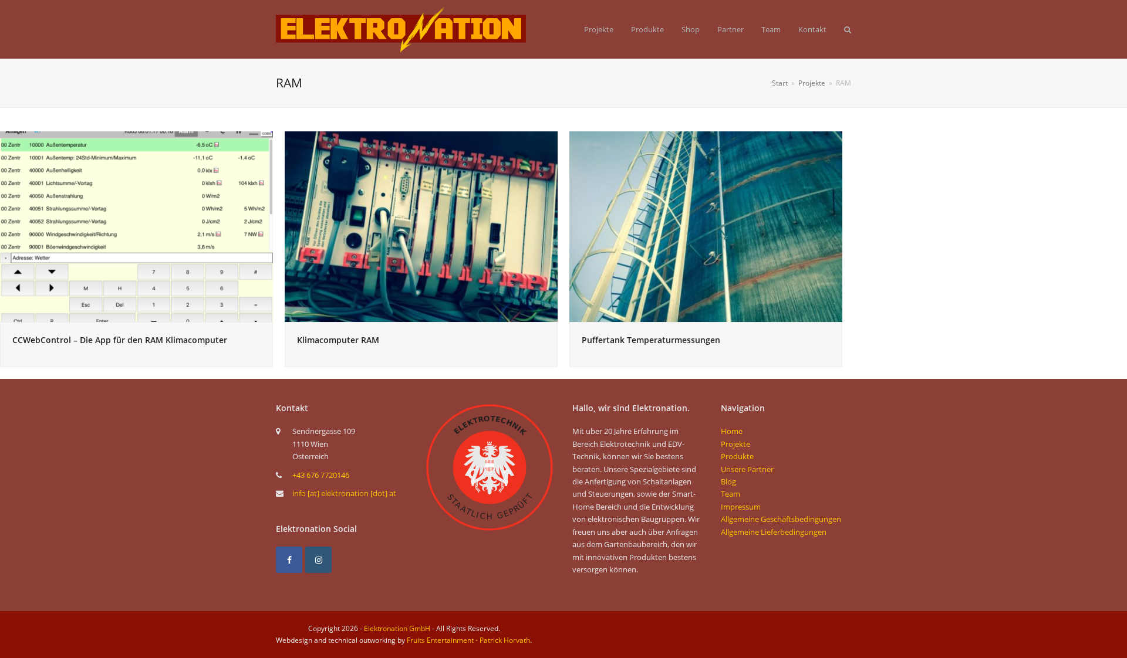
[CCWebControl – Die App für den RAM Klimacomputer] (136, 226)
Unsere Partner (747, 469)
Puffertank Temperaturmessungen (651, 339)
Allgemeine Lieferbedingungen (773, 532)
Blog (728, 481)
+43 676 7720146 (320, 475)
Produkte (737, 456)
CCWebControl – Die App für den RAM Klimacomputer (119, 339)
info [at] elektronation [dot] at (344, 493)
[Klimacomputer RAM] (421, 226)
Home (732, 431)
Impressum (741, 506)
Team (730, 494)
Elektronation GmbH (397, 628)
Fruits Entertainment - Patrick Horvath (468, 640)
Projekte (735, 444)
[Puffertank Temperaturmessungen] (705, 226)
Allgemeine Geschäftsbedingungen (781, 519)
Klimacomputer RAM (338, 339)
